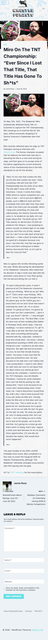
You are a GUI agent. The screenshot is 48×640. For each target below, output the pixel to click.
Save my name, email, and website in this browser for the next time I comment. (22, 589)
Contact (28, 611)
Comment (10, 528)
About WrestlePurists (13, 611)
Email (8, 571)
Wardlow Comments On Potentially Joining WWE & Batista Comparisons (36, 497)
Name (8, 560)
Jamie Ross (10, 89)
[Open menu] (43, 8)
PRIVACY (38, 611)
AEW (5, 44)
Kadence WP (37, 630)
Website (8, 582)
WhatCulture (9, 152)
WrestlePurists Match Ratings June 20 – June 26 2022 (12, 496)
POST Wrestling (17, 472)
